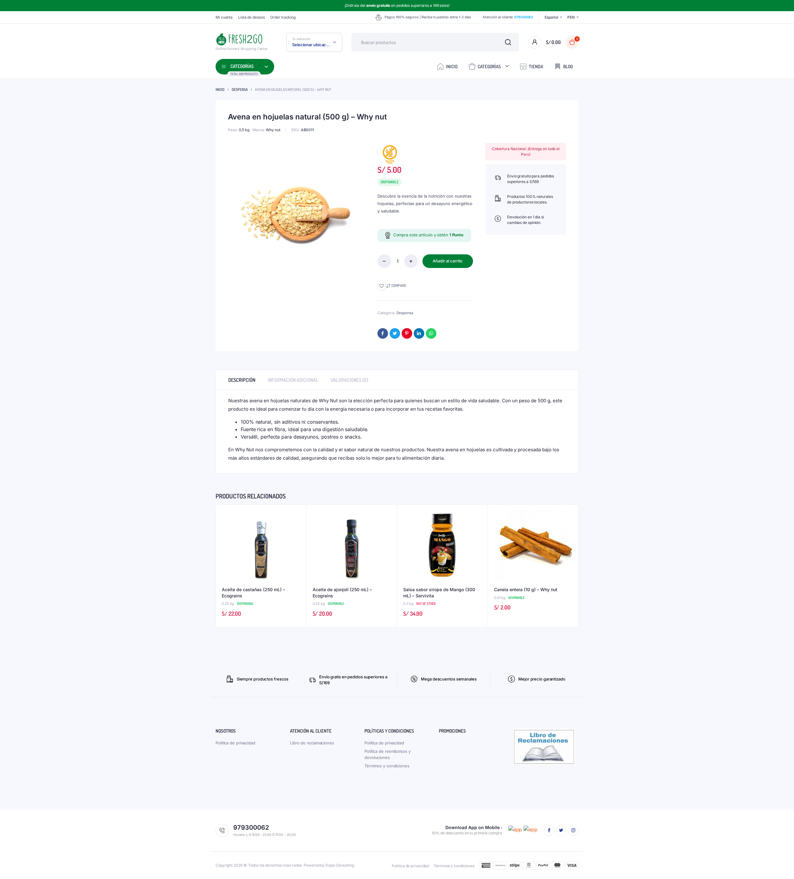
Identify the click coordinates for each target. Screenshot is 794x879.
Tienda (536, 66)
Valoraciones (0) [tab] (349, 380)
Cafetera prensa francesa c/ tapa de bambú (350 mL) (96, 855)
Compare (398, 285)
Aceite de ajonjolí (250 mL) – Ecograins (342, 592)
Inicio (451, 66)
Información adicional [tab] (293, 380)
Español (551, 17)
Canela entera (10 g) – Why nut (525, 589)
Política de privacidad (235, 742)
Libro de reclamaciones (312, 742)
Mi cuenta (224, 17)
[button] (381, 285)
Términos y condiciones (386, 765)
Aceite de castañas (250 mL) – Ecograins (253, 592)
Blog (568, 66)
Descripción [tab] (241, 380)
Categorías (489, 66)
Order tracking (283, 17)
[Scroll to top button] (780, 865)
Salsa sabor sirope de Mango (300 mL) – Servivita (439, 592)
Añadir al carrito (447, 260)
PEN (571, 17)
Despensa (240, 89)
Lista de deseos (251, 17)
